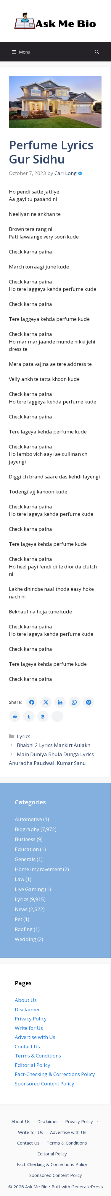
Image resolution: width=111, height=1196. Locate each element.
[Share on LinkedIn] (60, 702)
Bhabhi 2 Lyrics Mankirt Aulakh (53, 745)
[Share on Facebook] (31, 702)
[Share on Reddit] (14, 716)
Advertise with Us (35, 1037)
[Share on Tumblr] (28, 716)
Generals (25, 859)
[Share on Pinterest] (88, 702)
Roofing (24, 929)
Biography (27, 829)
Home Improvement (38, 869)
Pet (18, 919)
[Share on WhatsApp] (74, 702)
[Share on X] (46, 702)
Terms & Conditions (38, 1055)
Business (25, 839)
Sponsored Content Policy (44, 1083)
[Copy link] (57, 716)
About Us (26, 1000)
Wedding (25, 939)
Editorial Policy (32, 1065)
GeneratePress (87, 1187)
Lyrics (23, 736)
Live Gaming (29, 889)
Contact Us (27, 1046)
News (21, 909)
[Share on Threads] (43, 716)
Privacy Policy (31, 1018)
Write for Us (29, 1028)
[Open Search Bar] (97, 51)
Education (27, 849)
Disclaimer (27, 1009)
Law (19, 879)
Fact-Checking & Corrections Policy (55, 1074)
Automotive (28, 819)
